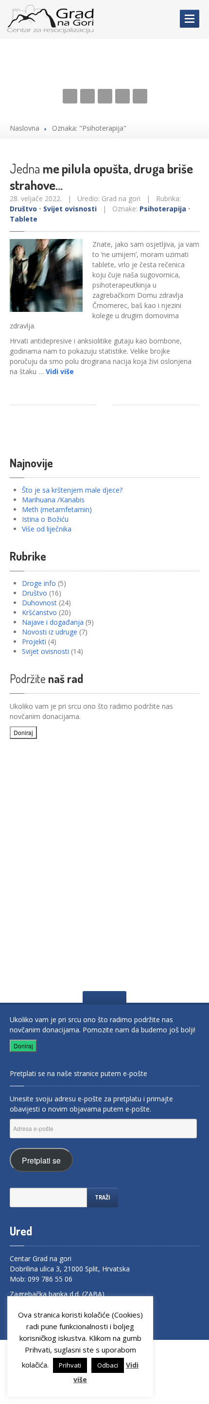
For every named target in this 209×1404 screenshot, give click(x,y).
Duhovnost (39, 602)
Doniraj (23, 732)
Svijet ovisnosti (70, 208)
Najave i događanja (53, 622)
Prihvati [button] (70, 1365)
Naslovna (24, 128)
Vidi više (60, 371)
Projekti (34, 641)
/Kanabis (53, 499)
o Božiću (45, 519)
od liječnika (46, 528)
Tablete (23, 218)
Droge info (39, 583)
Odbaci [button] (107, 1365)
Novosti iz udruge (49, 631)
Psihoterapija (162, 208)
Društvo (23, 208)
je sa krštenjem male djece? (72, 490)
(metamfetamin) (57, 509)
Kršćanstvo (39, 612)
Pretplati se (41, 1160)
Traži (102, 1197)
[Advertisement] (104, 857)
